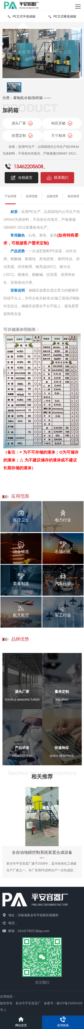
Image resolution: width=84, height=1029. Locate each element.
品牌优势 (52, 196)
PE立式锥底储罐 (64, 16)
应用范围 (31, 196)
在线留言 (25, 177)
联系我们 (61, 177)
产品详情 (10, 196)
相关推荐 (73, 196)
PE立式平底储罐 (24, 16)
